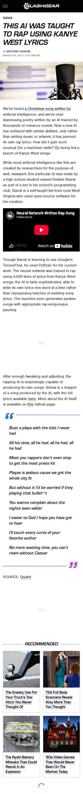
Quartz (25, 576)
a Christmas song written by (48, 108)
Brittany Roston (18, 51)
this (30, 404)
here (32, 398)
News (7, 18)
